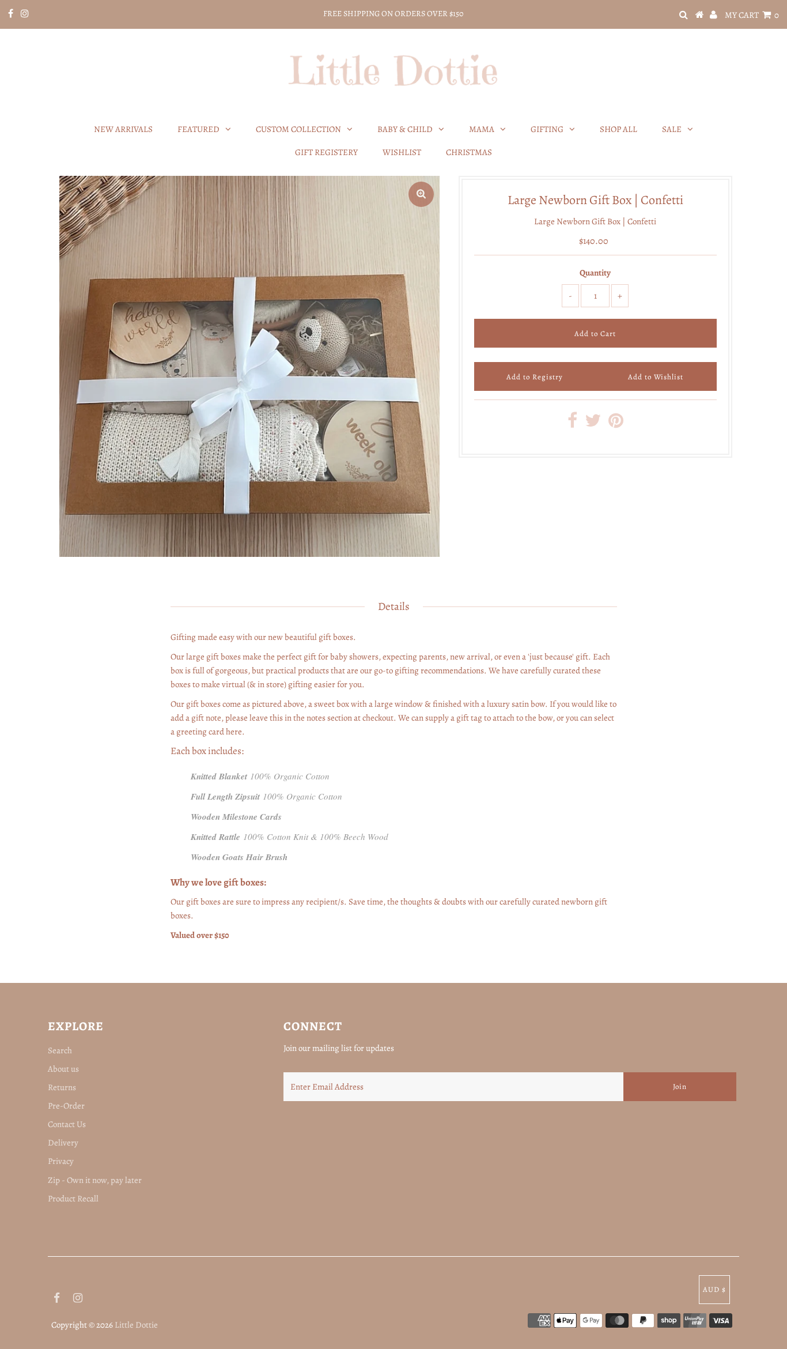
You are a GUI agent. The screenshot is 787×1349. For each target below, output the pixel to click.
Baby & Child (405, 129)
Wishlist (402, 152)
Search (60, 1050)
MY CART (752, 15)
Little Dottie (136, 1325)
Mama (481, 129)
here (234, 731)
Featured (198, 129)
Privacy (61, 1161)
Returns (62, 1087)
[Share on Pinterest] (615, 423)
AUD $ (714, 1289)
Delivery (63, 1142)
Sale (672, 129)
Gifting (547, 129)
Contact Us (67, 1124)
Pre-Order (66, 1105)
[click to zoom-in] (421, 194)
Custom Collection (298, 129)
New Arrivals (123, 129)
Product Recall (73, 1198)
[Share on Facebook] (572, 423)
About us (63, 1069)
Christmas (469, 152)
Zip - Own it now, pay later (95, 1180)
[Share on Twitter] (593, 423)
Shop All (618, 129)
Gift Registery (326, 152)
